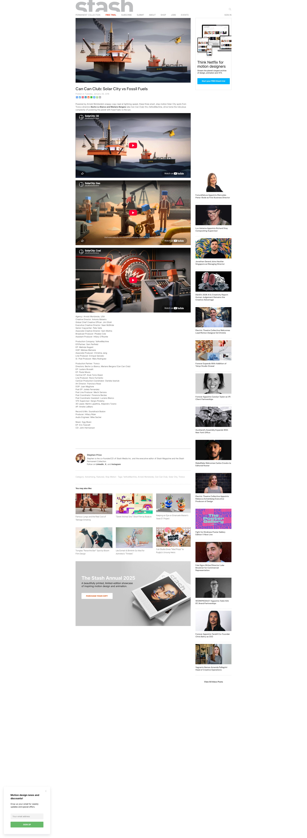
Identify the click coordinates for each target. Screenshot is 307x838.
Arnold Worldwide (146, 477)
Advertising (90, 477)
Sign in (227, 15)
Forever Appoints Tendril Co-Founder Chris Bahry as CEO (212, 635)
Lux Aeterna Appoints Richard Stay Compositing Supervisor (211, 229)
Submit (140, 15)
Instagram (116, 464)
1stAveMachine (130, 477)
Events (185, 15)
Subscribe (126, 15)
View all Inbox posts (213, 682)
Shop (163, 15)
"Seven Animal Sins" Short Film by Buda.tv (134, 516)
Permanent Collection (88, 15)
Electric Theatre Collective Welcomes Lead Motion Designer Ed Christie (212, 331)
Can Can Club (161, 477)
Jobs (173, 15)
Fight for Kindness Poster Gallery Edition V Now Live (210, 533)
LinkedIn (100, 464)
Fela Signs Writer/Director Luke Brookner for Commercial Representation (209, 568)
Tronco (182, 477)
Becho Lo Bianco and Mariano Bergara (108, 107)
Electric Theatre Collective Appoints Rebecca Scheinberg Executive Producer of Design (212, 499)
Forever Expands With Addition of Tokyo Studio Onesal (210, 364)
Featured (100, 477)
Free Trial (111, 15)
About (152, 15)
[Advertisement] (213, 132)
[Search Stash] (229, 9)
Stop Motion (110, 477)
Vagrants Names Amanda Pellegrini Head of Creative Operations (211, 668)
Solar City (173, 477)
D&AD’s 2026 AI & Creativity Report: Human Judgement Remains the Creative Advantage (211, 297)
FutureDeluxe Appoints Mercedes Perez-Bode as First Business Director (212, 196)
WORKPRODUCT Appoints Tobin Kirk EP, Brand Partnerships (212, 602)
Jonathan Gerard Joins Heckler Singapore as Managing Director (210, 262)
